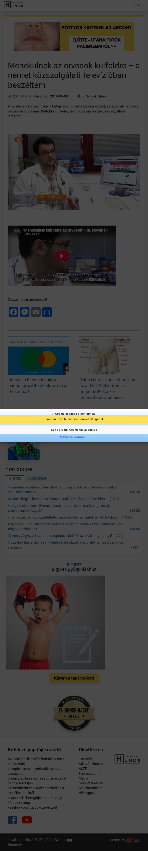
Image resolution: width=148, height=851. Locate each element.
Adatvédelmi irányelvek (72, 437)
